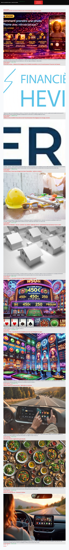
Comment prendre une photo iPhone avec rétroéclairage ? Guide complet (22, 10)
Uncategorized (6, 9)
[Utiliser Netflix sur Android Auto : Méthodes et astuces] (34, 410)
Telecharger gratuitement (38, 2)
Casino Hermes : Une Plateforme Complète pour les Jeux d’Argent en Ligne (22, 331)
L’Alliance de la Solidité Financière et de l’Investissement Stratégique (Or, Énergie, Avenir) (26, 117)
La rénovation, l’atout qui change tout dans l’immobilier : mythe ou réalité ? (22, 171)
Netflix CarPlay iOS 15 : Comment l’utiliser (14, 492)
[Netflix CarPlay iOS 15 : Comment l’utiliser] (34, 517)
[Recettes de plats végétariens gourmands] (34, 463)
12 (7, 544)
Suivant (4, 546)
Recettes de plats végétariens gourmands (14, 438)
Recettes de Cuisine (7, 437)
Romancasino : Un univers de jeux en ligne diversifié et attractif (19, 278)
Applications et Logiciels (8, 384)
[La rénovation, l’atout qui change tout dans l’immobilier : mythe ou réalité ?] (34, 196)
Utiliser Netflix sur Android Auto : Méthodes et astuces (17, 385)
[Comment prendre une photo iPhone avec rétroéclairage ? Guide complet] (34, 35)
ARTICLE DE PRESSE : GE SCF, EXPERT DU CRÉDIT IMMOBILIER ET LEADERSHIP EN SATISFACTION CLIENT (32, 224)
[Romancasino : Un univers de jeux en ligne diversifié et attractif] (34, 303)
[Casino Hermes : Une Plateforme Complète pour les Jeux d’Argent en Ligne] (34, 356)
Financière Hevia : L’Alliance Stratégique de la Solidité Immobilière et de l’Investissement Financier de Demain (31, 64)
